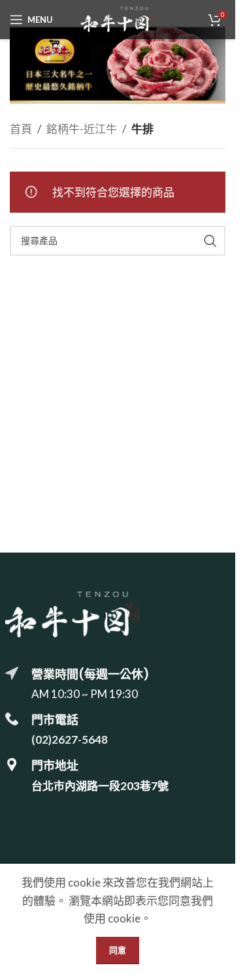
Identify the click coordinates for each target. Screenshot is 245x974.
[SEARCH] (210, 241)
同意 (117, 950)
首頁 (21, 129)
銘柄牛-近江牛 (81, 129)
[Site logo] (117, 18)
